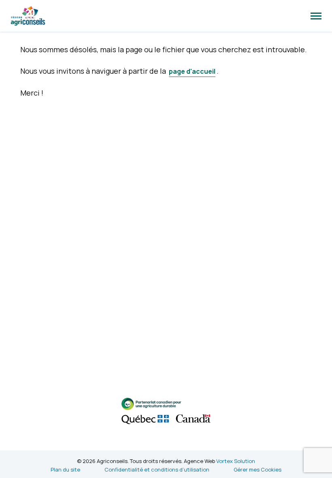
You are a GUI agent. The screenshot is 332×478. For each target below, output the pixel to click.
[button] (316, 15)
